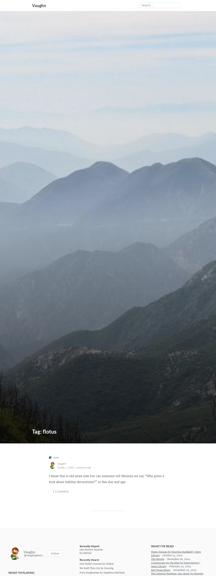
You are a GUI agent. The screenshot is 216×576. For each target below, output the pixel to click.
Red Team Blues (160, 570)
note (56, 457)
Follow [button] (55, 553)
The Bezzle (157, 559)
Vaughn (39, 5)
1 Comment (60, 491)
